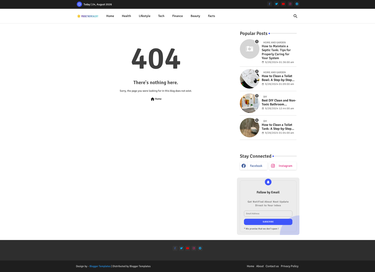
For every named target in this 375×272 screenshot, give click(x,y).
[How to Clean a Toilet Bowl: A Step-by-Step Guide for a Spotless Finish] (249, 79)
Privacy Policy (289, 266)
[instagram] (290, 3)
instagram (285, 166)
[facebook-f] (269, 3)
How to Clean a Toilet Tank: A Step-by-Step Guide (277, 127)
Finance (177, 16)
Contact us (272, 266)
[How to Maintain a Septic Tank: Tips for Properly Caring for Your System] (249, 49)
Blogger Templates (100, 266)
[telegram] (297, 3)
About (260, 266)
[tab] (110, 16)
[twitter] (276, 3)
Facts (211, 16)
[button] (295, 16)
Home (110, 16)
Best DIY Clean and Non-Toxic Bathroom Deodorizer (279, 103)
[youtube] (283, 3)
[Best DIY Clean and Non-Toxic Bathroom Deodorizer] (249, 103)
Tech (161, 16)
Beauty (195, 16)
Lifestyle (144, 16)
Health (126, 16)
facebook (256, 166)
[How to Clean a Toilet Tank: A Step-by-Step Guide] (249, 127)
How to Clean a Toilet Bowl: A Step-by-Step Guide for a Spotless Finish (277, 78)
